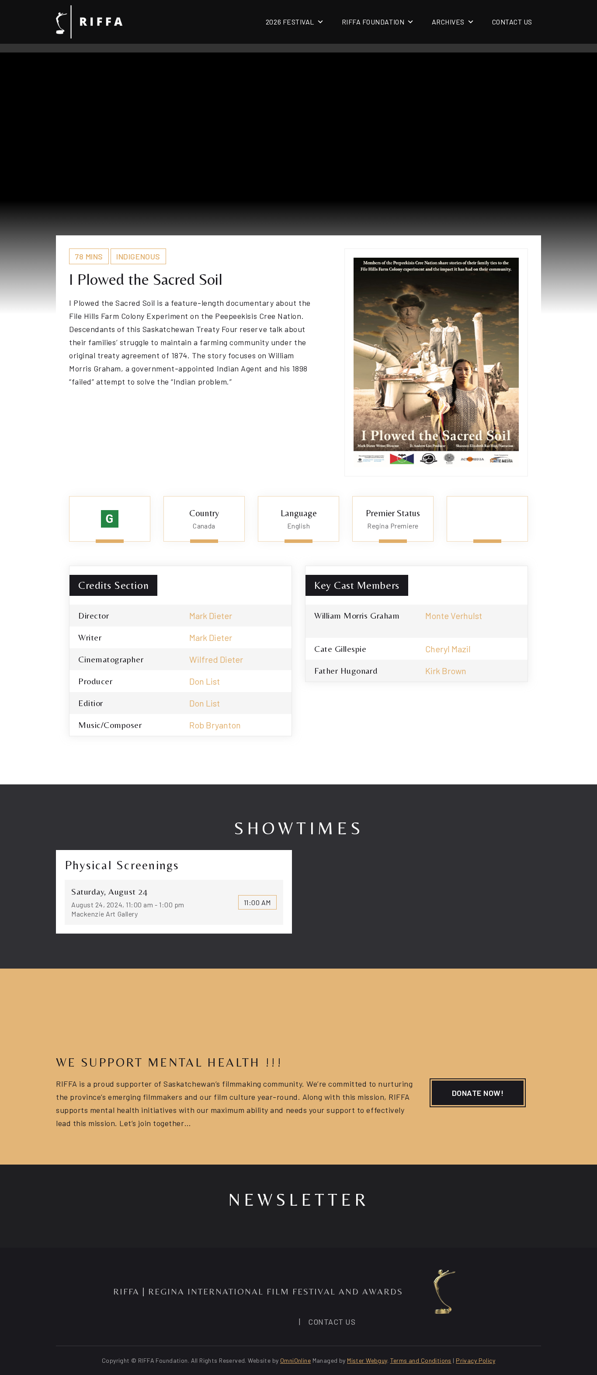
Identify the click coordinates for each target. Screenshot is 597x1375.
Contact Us (512, 21)
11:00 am (257, 902)
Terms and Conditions (420, 1360)
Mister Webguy (367, 1360)
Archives (448, 21)
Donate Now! (478, 1093)
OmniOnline (295, 1360)
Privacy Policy (475, 1360)
